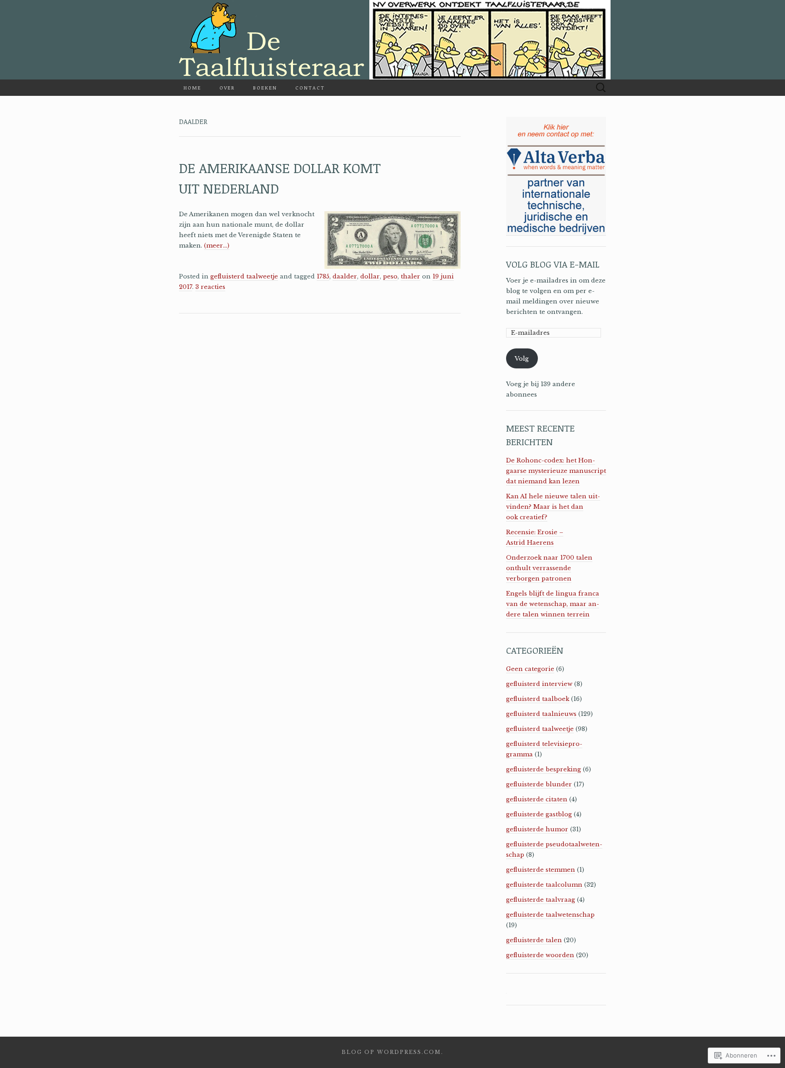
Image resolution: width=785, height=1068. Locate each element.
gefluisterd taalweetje (244, 276)
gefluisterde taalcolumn (544, 885)
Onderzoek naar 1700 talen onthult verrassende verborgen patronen (549, 568)
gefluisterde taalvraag (540, 900)
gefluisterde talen (534, 940)
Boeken (265, 87)
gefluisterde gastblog (539, 814)
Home (192, 87)
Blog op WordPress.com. (392, 1052)
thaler (410, 276)
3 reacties (210, 287)
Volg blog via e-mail (553, 264)
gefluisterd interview (539, 684)
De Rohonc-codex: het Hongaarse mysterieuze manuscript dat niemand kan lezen (556, 471)
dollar (370, 276)
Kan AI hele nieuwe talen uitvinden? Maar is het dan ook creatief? (553, 506)
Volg (522, 359)
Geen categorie (530, 669)
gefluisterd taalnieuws (541, 714)
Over (227, 87)
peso (390, 276)
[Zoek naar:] (601, 88)
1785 (323, 276)
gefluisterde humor (537, 829)
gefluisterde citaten (536, 799)
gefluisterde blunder (539, 784)
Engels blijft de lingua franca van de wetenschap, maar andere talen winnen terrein (552, 604)
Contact (310, 87)
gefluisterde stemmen (540, 870)
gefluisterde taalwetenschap (550, 915)
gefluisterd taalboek (537, 699)
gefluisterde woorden (540, 955)
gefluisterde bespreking (543, 769)
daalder (345, 276)
